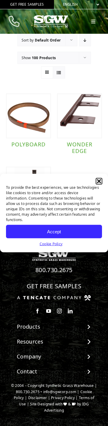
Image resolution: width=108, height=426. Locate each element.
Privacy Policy (63, 397)
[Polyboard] (28, 116)
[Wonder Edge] (79, 116)
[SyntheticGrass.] (51, 17)
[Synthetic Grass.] (54, 297)
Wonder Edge (79, 147)
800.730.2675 (54, 270)
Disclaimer (37, 397)
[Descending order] (85, 40)
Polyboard (28, 144)
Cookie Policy (51, 243)
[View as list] (59, 72)
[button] (99, 181)
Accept (54, 231)
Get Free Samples (54, 286)
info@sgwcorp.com (59, 391)
